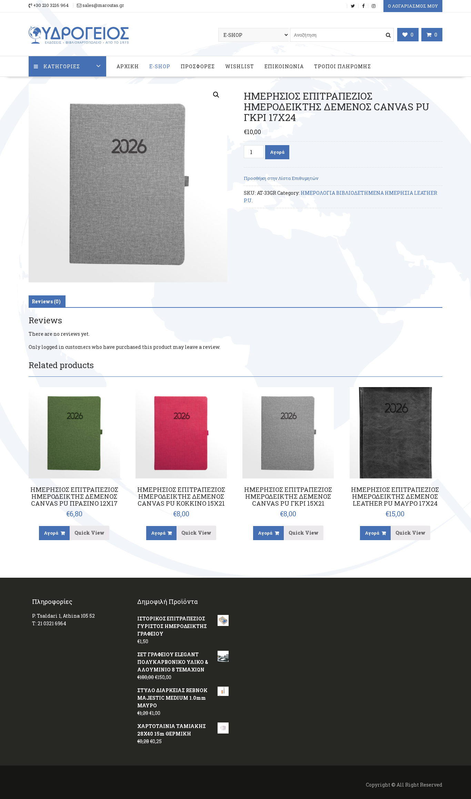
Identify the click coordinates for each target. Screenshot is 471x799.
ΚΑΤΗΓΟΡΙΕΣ (61, 66)
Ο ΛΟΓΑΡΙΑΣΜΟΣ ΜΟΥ (413, 6)
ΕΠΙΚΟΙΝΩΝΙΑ (284, 66)
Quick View (89, 532)
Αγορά (277, 152)
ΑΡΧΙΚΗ (128, 66)
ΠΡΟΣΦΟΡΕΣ (198, 66)
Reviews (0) (46, 301)
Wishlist (239, 66)
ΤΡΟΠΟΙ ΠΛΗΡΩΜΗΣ (342, 66)
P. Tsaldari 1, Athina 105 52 (63, 616)
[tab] (46, 301)
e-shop (159, 66)
